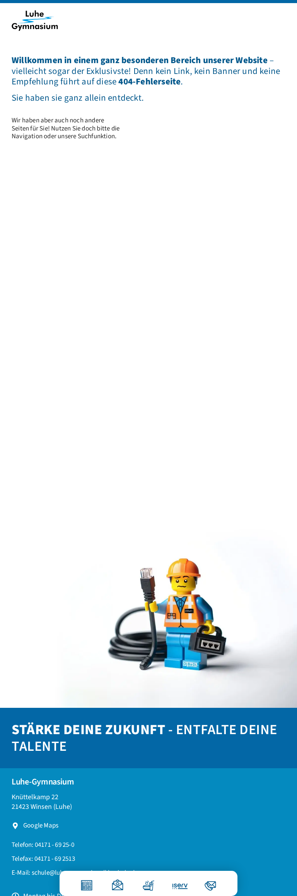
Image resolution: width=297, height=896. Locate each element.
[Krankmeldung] (117, 882)
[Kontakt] (210, 882)
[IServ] (175, 883)
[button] (43, 859)
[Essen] (148, 882)
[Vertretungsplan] (86, 882)
